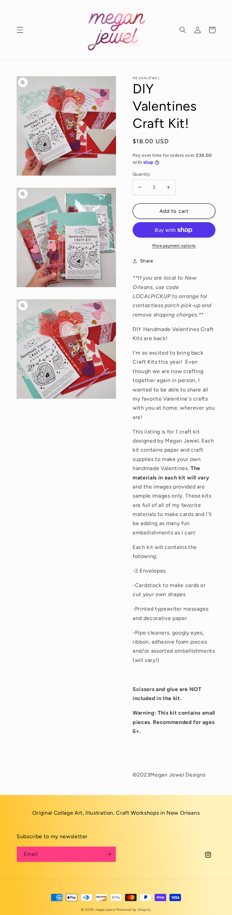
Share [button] (146, 261)
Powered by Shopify (134, 910)
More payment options (174, 245)
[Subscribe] (108, 854)
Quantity (141, 174)
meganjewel (105, 910)
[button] (20, 30)
